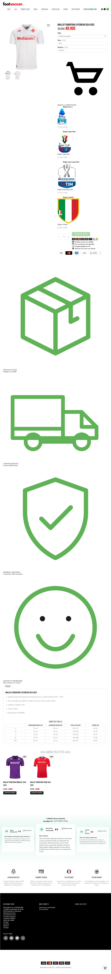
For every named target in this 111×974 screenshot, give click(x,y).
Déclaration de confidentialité (13, 907)
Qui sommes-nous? (9, 915)
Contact (6, 927)
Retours (6, 926)
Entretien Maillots (9, 918)
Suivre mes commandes (47, 907)
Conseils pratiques (9, 916)
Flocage (5, 922)
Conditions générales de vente (13, 909)
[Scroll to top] (56, 963)
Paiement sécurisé (9, 913)
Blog (4, 929)
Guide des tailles (8, 920)
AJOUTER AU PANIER (10, 792)
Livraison (6, 924)
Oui (63, 127)
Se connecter (43, 909)
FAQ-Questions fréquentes (12, 911)
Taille (59, 33)
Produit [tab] (8, 686)
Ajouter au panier (80, 234)
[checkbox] (83, 117)
